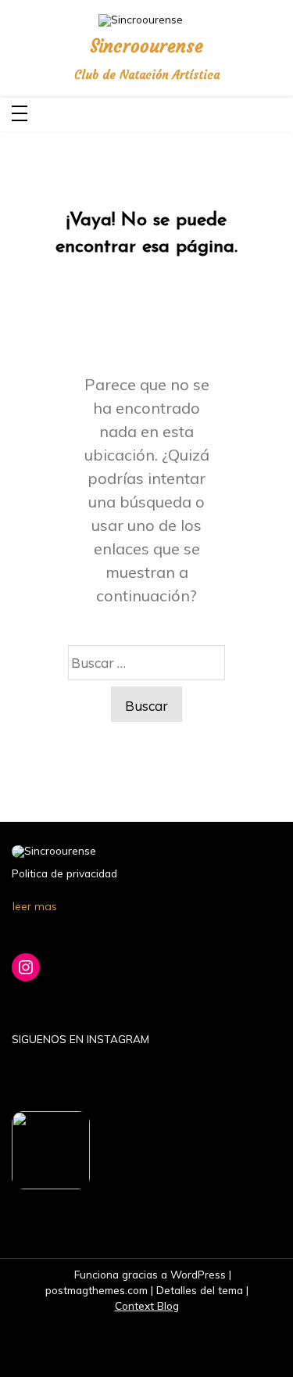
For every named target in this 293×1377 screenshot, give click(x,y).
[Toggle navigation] (19, 114)
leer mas (35, 906)
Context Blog (147, 1305)
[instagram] (277, 114)
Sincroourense (146, 46)
